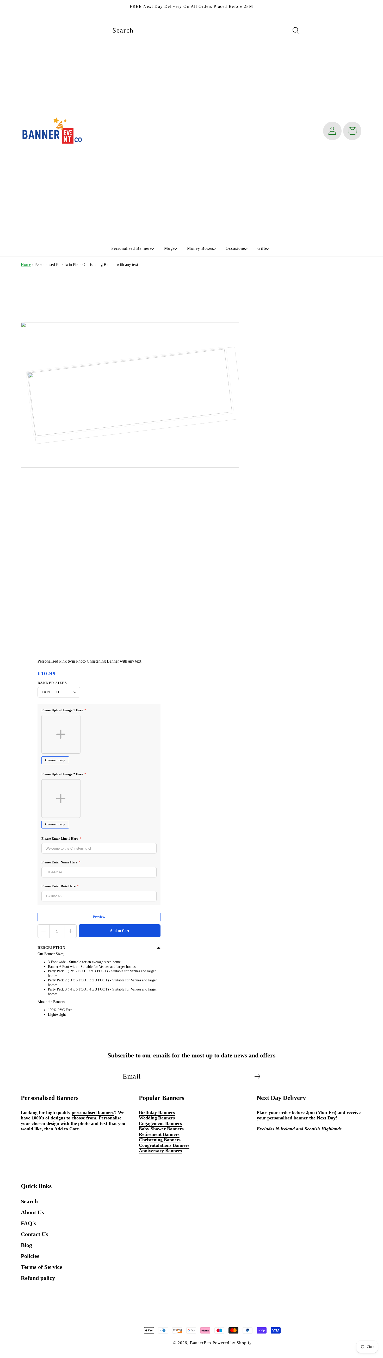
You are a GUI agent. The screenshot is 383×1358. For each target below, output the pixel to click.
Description (51, 948)
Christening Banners (160, 1139)
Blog (26, 1245)
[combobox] (205, 30)
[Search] (296, 30)
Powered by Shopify (232, 1343)
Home (26, 264)
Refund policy (38, 1278)
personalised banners (93, 1112)
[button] (131, 248)
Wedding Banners (157, 1117)
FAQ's (28, 1223)
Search (29, 1201)
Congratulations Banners (164, 1145)
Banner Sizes (52, 683)
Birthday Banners (157, 1112)
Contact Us (34, 1234)
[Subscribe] (257, 1076)
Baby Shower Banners (161, 1128)
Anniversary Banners (160, 1150)
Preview (99, 917)
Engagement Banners (160, 1123)
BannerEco (200, 1343)
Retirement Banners (159, 1134)
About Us (32, 1212)
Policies (30, 1256)
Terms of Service (41, 1267)
